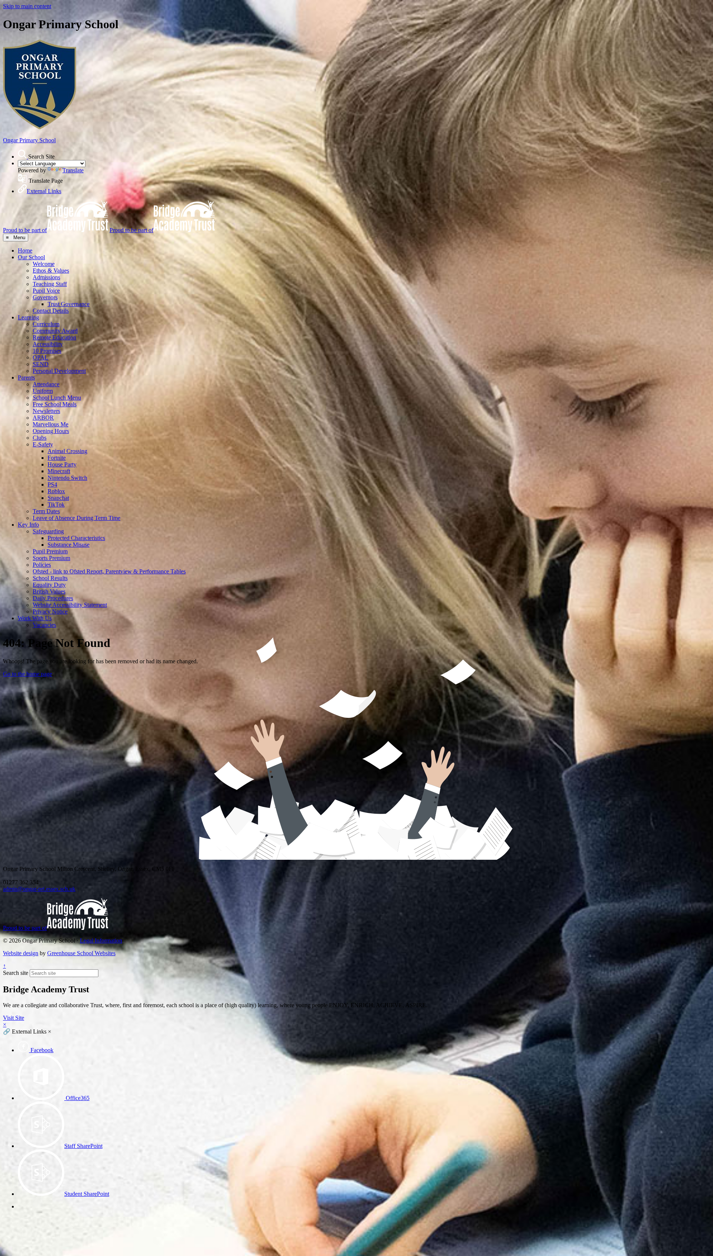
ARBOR (43, 417)
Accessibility (48, 344)
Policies (42, 565)
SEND (41, 364)
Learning (28, 317)
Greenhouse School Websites (81, 953)
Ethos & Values (51, 270)
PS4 (52, 484)
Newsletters (46, 411)
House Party (62, 464)
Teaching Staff (50, 284)
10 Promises (47, 351)
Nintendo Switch (67, 478)
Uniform (43, 391)
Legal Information (101, 940)
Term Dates (46, 511)
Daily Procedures (53, 598)
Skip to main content (27, 6)
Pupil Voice (46, 290)
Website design (20, 953)
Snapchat (58, 498)
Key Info (28, 524)
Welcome (44, 264)
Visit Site (13, 1018)
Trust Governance (68, 304)
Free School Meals (54, 404)
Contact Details (51, 311)
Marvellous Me (50, 424)
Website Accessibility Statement (70, 605)
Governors (45, 297)
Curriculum (46, 324)
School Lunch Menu (57, 397)
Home (25, 250)
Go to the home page (27, 674)
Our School (31, 257)
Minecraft (59, 471)
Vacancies (44, 625)
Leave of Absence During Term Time (76, 518)
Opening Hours (51, 431)
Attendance (46, 384)
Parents (26, 377)
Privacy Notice (50, 611)
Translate (73, 170)
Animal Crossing (67, 451)
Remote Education (54, 337)
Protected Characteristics (76, 538)
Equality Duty (49, 585)
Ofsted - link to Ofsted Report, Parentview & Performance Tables (109, 571)
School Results (50, 578)
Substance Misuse (68, 544)
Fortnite (57, 458)
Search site (15, 973)
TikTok (56, 504)
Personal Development (59, 371)
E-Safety (43, 444)
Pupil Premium (50, 551)
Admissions (46, 277)
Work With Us (35, 618)
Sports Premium (51, 558)
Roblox (56, 491)
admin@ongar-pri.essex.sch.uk (39, 889)
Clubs (39, 438)
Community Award (55, 331)
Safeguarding (48, 531)
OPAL (40, 357)
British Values (49, 591)
